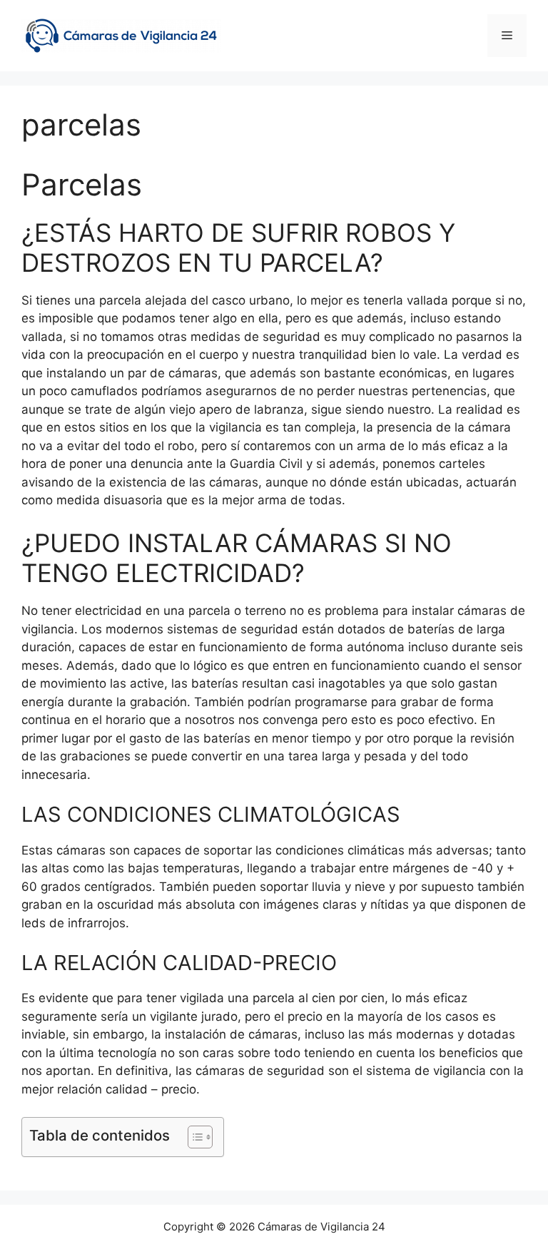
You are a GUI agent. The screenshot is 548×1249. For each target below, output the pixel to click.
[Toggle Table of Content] (193, 1137)
